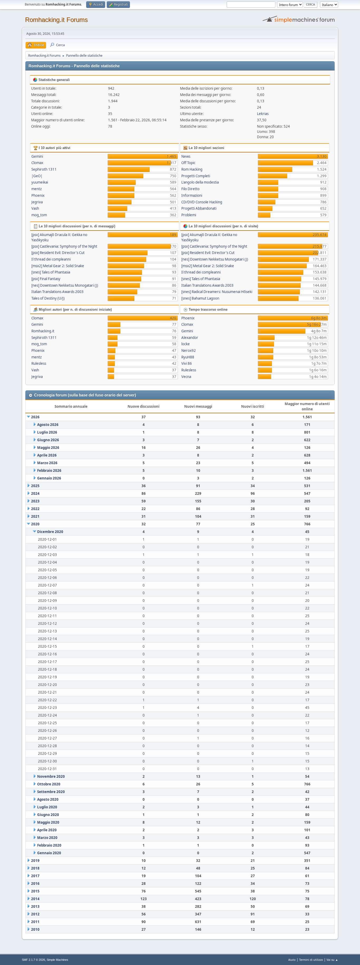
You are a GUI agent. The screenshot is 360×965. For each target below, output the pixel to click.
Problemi (188, 215)
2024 (35, 493)
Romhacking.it (42, 331)
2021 (35, 516)
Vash (35, 208)
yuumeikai (39, 182)
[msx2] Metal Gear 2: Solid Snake (57, 265)
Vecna (186, 376)
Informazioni (191, 195)
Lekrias (263, 113)
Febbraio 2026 (49, 470)
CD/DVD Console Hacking (201, 202)
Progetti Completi (195, 176)
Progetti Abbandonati (198, 208)
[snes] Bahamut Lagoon (200, 298)
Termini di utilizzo (311, 960)
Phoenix (38, 195)
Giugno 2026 (48, 440)
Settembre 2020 (51, 791)
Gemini (37, 156)
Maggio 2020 (48, 822)
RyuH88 (187, 357)
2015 (35, 891)
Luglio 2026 (47, 432)
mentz (36, 188)
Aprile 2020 (47, 830)
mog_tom (39, 215)
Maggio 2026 (48, 447)
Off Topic (188, 162)
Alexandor (189, 337)
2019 (35, 860)
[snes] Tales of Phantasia (50, 272)
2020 (35, 524)
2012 (35, 914)
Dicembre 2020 (50, 531)
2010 (35, 929)
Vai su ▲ (332, 960)
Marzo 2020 (47, 837)
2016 (35, 883)
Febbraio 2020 (49, 845)
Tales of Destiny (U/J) (48, 298)
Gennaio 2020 (49, 853)
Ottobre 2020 (48, 784)
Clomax (37, 162)
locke (185, 344)
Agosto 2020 (48, 799)
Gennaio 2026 (49, 478)
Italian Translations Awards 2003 (57, 291)
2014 (35, 898)
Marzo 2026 (47, 462)
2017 (35, 875)
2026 (35, 417)
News (185, 156)
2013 (35, 906)
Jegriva (37, 202)
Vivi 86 (186, 363)
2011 (35, 921)
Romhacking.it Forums (56, 19)
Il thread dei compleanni (51, 259)
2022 (35, 508)
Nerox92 (188, 350)
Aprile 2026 (47, 455)
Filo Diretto (190, 188)
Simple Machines (57, 959)
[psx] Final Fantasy (45, 278)
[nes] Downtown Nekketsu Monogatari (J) (64, 285)
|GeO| (36, 176)
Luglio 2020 (47, 807)
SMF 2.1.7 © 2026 (33, 959)
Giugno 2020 (48, 814)
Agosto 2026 (48, 424)
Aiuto (292, 960)
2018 (35, 868)
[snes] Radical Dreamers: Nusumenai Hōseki (216, 291)
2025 (35, 485)
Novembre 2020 (51, 776)
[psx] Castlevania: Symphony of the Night (64, 246)
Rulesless (38, 363)
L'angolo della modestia (200, 182)
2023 (35, 501)
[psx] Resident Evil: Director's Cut (58, 252)
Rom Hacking (191, 169)
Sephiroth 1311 (44, 169)
